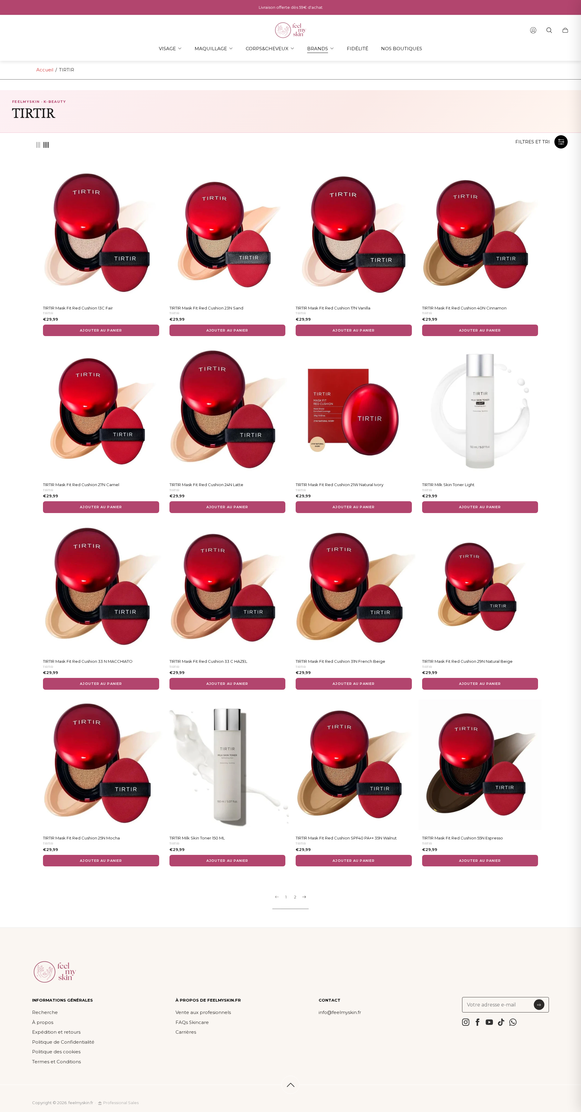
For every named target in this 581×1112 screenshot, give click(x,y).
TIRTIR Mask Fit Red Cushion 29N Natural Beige (467, 661)
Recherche (45, 1012)
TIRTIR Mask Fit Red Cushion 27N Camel (81, 484)
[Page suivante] (304, 902)
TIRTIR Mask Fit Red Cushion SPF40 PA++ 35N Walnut (346, 838)
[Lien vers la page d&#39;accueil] (54, 972)
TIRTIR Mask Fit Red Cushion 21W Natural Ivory (339, 484)
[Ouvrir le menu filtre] (561, 142)
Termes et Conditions (56, 1062)
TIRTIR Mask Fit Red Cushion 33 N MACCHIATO (88, 661)
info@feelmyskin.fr (340, 1012)
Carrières (186, 1032)
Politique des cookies (56, 1052)
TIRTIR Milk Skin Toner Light (448, 484)
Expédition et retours (56, 1032)
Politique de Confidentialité (63, 1042)
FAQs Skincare (192, 1022)
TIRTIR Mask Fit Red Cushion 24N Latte (206, 484)
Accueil (44, 70)
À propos (42, 1022)
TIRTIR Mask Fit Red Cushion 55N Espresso (462, 838)
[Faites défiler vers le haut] (290, 1085)
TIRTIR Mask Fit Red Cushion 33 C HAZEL (208, 661)
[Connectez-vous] (533, 30)
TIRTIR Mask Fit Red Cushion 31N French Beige (340, 661)
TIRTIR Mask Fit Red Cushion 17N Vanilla (333, 308)
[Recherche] (549, 30)
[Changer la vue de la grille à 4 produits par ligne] (46, 145)
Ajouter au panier (101, 330)
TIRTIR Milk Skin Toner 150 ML (197, 838)
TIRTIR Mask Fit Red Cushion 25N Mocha (81, 838)
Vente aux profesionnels (203, 1012)
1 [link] (286, 897)
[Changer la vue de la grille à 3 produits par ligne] (38, 145)
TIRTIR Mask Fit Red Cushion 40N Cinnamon (464, 308)
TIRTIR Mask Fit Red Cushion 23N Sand (206, 308)
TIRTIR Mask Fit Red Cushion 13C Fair (78, 308)
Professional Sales (121, 1102)
